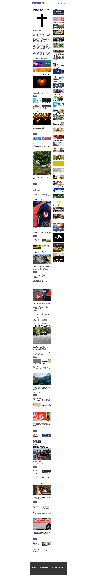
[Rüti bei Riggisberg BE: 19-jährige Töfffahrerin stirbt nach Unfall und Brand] (42, 119)
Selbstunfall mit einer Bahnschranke (42, 533)
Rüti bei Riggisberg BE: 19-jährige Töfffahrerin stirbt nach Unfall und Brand (41, 112)
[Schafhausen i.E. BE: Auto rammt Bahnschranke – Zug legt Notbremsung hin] (42, 524)
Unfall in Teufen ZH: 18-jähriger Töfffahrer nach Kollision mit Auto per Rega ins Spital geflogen (42, 326)
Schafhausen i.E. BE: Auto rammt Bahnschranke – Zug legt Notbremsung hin (41, 516)
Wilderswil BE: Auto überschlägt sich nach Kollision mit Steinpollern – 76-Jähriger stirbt (41, 74)
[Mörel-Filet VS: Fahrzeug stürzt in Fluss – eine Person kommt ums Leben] (42, 490)
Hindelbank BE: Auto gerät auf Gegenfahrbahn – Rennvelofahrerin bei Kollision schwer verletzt (41, 410)
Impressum (34, 563)
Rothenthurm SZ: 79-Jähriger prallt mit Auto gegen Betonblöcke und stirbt (41, 252)
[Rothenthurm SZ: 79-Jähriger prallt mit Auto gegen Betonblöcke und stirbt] (42, 259)
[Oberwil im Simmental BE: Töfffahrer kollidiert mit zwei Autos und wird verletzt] (42, 379)
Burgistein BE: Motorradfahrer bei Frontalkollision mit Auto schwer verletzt (40, 199)
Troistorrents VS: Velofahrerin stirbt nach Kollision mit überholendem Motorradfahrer (41, 447)
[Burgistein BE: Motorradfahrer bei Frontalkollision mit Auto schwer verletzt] (42, 214)
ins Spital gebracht (44, 269)
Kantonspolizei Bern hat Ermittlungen (38, 307)
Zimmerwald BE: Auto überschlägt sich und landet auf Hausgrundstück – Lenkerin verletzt (41, 149)
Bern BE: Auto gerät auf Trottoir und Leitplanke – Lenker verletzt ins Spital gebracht (42, 287)
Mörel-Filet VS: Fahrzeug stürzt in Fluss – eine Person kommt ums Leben (41, 483)
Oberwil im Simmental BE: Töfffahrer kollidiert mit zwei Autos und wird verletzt (41, 371)
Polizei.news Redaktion (38, 30)
